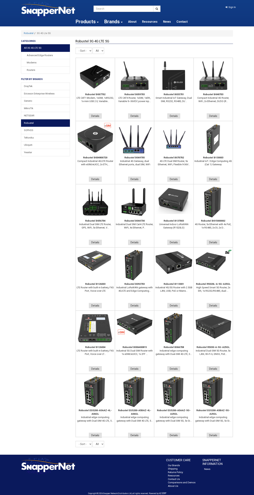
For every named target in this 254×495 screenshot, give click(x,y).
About (132, 21)
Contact (182, 21)
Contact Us (174, 479)
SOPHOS (28, 130)
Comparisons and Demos (181, 482)
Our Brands (174, 465)
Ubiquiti (28, 144)
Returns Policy (175, 472)
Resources (149, 21)
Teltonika (29, 137)
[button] (231, 7)
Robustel (28, 33)
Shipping (173, 468)
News (167, 21)
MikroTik (28, 108)
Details (95, 116)
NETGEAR (29, 115)
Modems (31, 62)
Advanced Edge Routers (40, 55)
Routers (31, 70)
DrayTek (28, 86)
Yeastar (28, 152)
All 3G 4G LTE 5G (32, 47)
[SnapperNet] (54, 10)
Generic (28, 100)
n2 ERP (162, 493)
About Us (173, 486)
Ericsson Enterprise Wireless (39, 93)
